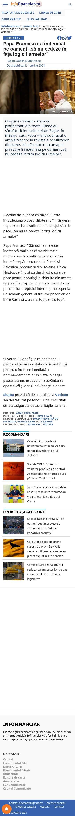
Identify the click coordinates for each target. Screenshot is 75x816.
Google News (26, 421)
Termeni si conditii (25, 806)
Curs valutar (37, 19)
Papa (27, 413)
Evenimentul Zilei (15, 763)
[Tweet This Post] (69, 39)
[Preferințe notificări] (7, 809)
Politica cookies (56, 803)
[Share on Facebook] (59, 39)
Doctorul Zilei (12, 767)
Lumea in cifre (50, 13)
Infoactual (10, 774)
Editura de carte (14, 777)
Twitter (48, 424)
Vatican (61, 394)
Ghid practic (11, 19)
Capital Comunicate (17, 788)
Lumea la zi (44, 416)
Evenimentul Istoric (17, 770)
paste (35, 413)
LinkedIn (47, 421)
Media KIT (45, 806)
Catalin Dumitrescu (28, 61)
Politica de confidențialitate (26, 803)
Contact (59, 806)
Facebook (34, 424)
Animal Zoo (11, 781)
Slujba (8, 394)
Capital (8, 759)
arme (19, 413)
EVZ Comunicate (14, 785)
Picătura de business (18, 13)
